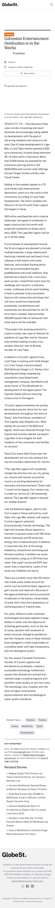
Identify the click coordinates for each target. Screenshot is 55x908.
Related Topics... (14, 720)
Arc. (19, 898)
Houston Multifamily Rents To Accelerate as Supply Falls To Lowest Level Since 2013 (26, 810)
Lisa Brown (20, 53)
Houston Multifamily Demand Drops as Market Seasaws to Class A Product (26, 787)
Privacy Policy (18, 901)
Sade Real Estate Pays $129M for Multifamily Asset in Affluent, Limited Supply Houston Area (25, 798)
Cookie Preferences (34, 901)
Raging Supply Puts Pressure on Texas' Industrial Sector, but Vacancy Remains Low (25, 777)
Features (9, 34)
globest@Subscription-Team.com (27, 881)
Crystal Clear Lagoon (36, 205)
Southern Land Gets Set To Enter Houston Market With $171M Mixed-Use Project (27, 822)
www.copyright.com (21, 752)
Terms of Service (45, 898)
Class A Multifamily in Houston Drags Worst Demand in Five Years (27, 832)
